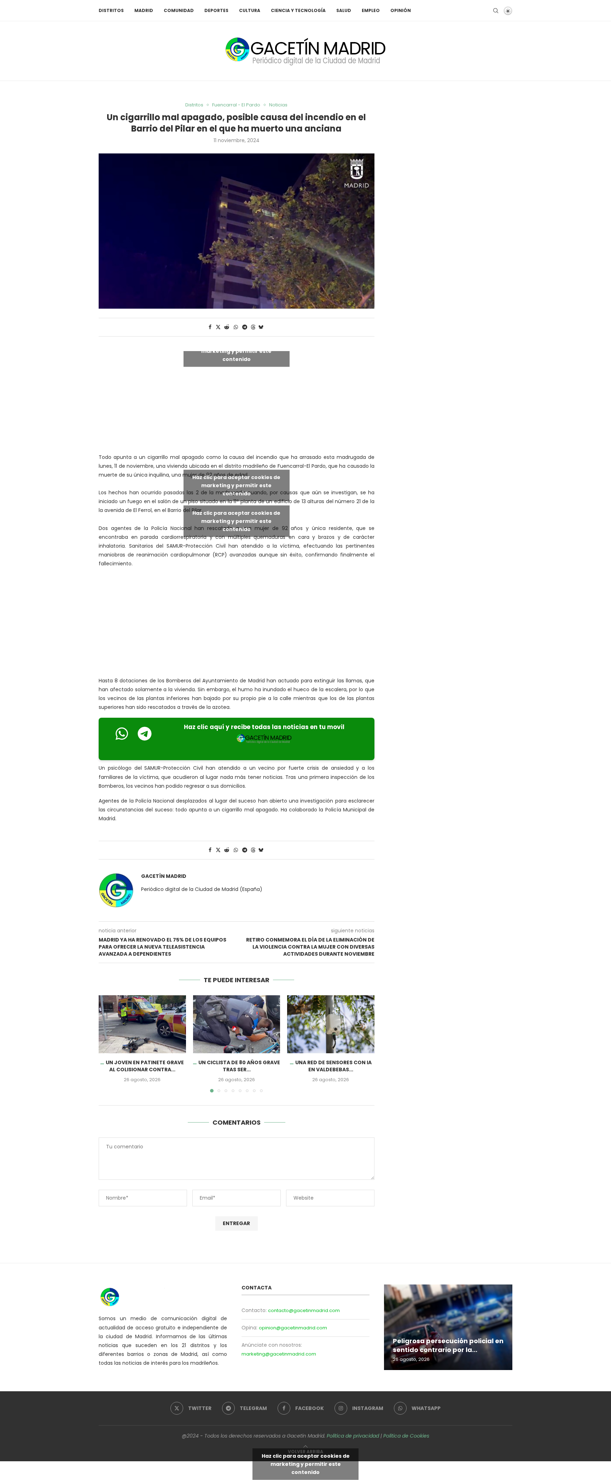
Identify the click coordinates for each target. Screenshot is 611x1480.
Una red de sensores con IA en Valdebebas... (333, 1066)
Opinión (400, 10)
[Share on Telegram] (245, 327)
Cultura (249, 10)
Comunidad (179, 10)
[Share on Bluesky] (260, 327)
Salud (343, 10)
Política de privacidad (353, 1435)
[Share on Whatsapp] (236, 327)
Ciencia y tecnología (298, 10)
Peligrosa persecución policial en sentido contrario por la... (448, 1345)
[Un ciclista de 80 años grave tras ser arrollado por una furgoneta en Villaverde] (236, 1024)
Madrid (143, 10)
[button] (108, 1043)
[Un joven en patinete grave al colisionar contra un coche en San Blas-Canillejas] (142, 1024)
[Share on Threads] (253, 327)
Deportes (216, 10)
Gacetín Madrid (163, 876)
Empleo (371, 10)
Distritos (111, 10)
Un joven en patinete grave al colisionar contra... (145, 1066)
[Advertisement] (236, 624)
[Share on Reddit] (226, 327)
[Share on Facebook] (210, 327)
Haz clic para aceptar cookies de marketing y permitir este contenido (236, 350)
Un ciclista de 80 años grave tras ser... (239, 1066)
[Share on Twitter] (218, 327)
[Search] (495, 10)
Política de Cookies (406, 1435)
